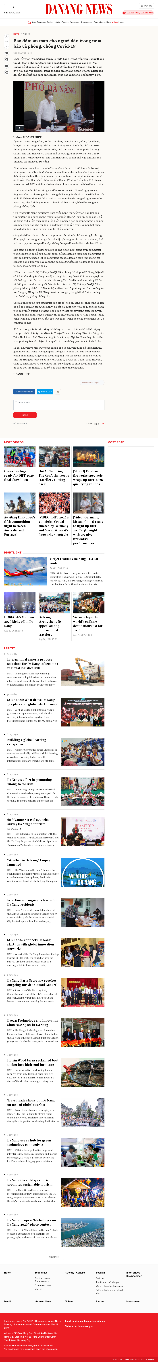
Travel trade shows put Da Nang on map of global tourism (31, 1102)
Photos (121, 22)
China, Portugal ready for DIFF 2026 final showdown (19, 475)
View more (54, 1257)
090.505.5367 (133, 13)
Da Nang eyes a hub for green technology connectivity (29, 1142)
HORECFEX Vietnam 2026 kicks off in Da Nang (19, 621)
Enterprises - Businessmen (81, 22)
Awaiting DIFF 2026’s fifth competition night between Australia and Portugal (19, 526)
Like (102, 423)
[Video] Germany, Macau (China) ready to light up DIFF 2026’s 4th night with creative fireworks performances (88, 530)
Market (38, 1289)
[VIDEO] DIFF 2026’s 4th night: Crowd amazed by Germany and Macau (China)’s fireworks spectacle (54, 526)
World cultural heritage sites (109, 1286)
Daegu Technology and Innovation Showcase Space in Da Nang (32, 1022)
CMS (128, 1359)
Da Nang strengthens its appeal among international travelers (50, 625)
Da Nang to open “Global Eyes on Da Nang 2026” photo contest (31, 1222)
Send (25, 415)
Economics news (43, 1285)
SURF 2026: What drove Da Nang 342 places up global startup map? (32, 702)
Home (16, 34)
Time (96, 424)
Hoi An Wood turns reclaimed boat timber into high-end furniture (32, 1062)
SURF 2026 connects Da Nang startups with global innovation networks (30, 944)
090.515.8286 (147, 13)
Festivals (100, 1278)
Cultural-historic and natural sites (109, 1292)
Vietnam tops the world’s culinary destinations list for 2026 (88, 623)
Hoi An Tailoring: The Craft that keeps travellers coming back (54, 477)
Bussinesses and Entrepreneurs (43, 1280)
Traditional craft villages (107, 1282)
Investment (133, 1301)
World (96, 22)
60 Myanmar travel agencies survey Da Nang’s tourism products (28, 823)
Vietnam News (105, 22)
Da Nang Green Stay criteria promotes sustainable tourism (29, 1182)
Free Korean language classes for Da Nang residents (32, 902)
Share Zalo (46, 391)
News (34, 22)
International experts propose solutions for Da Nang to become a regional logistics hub (32, 663)
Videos (115, 22)
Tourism (65, 22)
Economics (41, 22)
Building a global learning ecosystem (26, 742)
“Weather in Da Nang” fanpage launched (29, 862)
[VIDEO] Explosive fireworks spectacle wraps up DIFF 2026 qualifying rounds (88, 477)
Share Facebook (25, 391)
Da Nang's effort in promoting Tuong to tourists (29, 781)
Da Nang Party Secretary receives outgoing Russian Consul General (32, 982)
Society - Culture (54, 22)
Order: (90, 423)
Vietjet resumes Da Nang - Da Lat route (74, 561)
